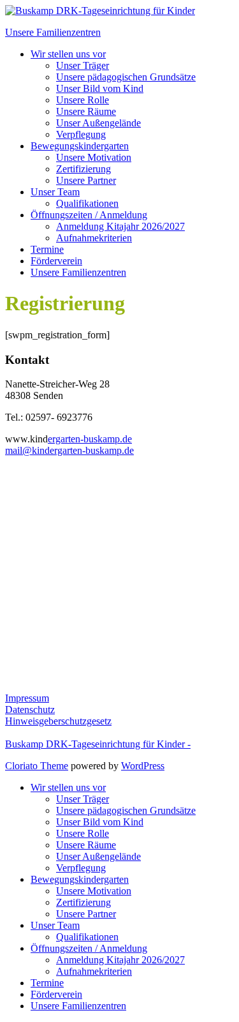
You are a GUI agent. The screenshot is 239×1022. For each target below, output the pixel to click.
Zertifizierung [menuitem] (83, 902)
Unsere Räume (86, 111)
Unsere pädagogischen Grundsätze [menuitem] (126, 810)
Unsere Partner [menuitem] (86, 913)
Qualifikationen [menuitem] (87, 936)
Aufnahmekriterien (94, 237)
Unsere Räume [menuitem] (86, 844)
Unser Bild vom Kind (99, 88)
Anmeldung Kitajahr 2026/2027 (120, 226)
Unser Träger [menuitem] (82, 798)
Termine (47, 249)
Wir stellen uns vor (68, 54)
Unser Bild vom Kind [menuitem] (99, 821)
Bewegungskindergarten (80, 145)
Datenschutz (30, 709)
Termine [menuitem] (47, 982)
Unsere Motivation (93, 157)
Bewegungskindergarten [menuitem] (80, 879)
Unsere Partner (86, 180)
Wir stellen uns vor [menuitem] (68, 787)
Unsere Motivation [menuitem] (93, 890)
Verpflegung (81, 134)
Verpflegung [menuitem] (81, 867)
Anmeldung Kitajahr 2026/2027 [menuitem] (120, 959)
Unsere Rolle (82, 99)
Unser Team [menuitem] (55, 925)
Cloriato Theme (36, 765)
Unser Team (55, 191)
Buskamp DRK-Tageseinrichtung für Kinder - (98, 744)
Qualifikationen (87, 203)
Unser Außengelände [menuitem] (98, 856)
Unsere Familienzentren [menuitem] (78, 1005)
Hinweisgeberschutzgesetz (58, 721)
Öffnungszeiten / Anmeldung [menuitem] (89, 948)
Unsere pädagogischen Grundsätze (126, 76)
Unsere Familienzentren (78, 272)
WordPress (142, 765)
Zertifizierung (83, 168)
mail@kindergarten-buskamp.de (69, 450)
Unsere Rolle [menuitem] (82, 833)
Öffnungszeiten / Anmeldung (89, 214)
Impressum (27, 698)
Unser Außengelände (98, 122)
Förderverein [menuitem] (56, 994)
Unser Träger (82, 65)
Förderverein (56, 260)
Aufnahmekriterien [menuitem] (94, 971)
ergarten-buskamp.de (90, 438)
